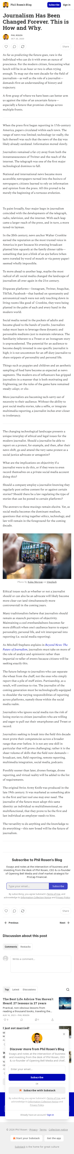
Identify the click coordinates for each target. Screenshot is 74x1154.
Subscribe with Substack (39, 1090)
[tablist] (18, 946)
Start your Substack (28, 1138)
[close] (64, 1034)
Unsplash (52, 582)
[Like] (6, 46)
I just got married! (16, 1028)
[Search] (67, 989)
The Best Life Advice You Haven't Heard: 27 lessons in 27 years (28, 1001)
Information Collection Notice (43, 1101)
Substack (20, 1146)
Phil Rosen (16, 35)
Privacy (33, 1129)
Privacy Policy (37, 1105)
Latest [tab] (15, 989)
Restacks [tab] (25, 946)
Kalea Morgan (35, 582)
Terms (43, 1129)
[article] (37, 1009)
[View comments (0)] (14, 46)
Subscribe (54, 4)
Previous (13, 922)
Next (62, 922)
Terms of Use (53, 1098)
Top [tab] (7, 989)
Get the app (54, 1138)
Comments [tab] (11, 946)
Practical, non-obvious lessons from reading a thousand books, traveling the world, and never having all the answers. (27, 1009)
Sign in (67, 4)
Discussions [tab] (29, 989)
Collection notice (58, 1129)
